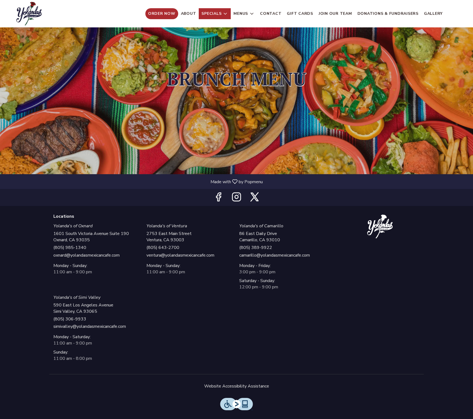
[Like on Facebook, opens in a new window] (218, 199)
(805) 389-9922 (255, 248)
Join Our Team (335, 13)
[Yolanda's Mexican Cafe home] (29, 13)
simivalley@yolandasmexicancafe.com (89, 326)
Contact (270, 13)
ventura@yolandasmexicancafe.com (180, 255)
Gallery (433, 13)
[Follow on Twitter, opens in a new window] (254, 199)
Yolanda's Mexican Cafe (380, 226)
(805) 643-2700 (162, 248)
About (188, 13)
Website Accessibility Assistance (236, 386)
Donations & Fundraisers (388, 13)
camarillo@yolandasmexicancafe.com (274, 255)
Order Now (161, 13)
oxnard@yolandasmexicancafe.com (86, 255)
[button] (215, 13)
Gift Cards (300, 13)
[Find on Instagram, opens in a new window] (236, 199)
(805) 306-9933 (69, 319)
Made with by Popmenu (133, 181)
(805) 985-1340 (69, 248)
